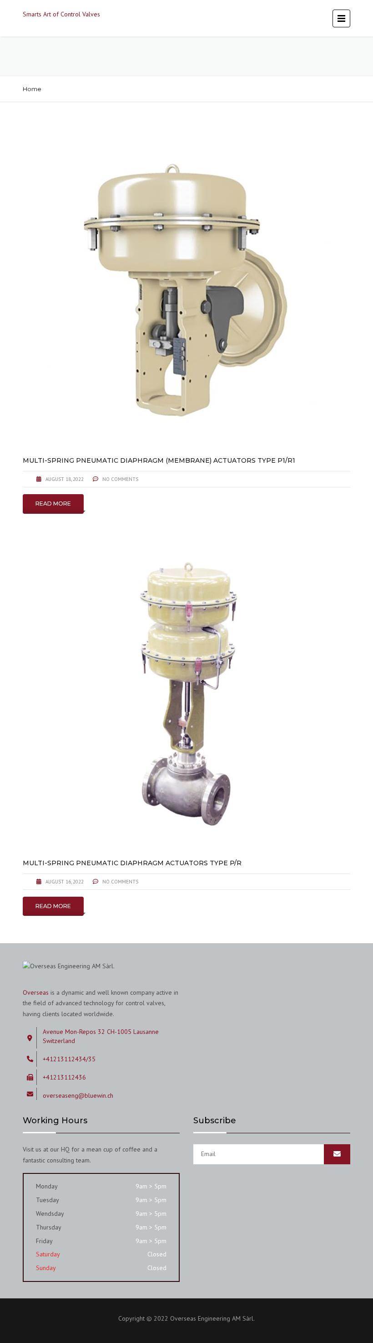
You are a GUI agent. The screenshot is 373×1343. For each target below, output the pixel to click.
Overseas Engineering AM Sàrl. (212, 1318)
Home (32, 89)
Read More (53, 503)
